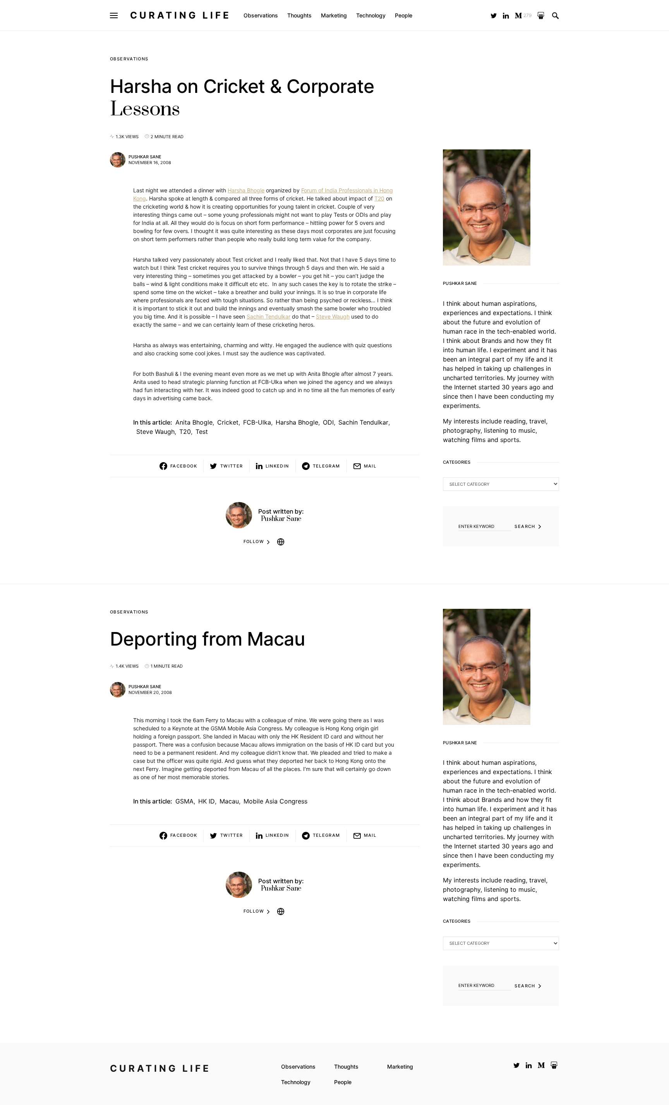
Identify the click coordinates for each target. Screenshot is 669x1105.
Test (202, 431)
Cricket (227, 422)
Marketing (400, 1066)
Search (525, 526)
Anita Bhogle (194, 422)
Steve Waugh (333, 316)
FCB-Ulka (257, 422)
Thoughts (346, 1066)
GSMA (184, 801)
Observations (129, 59)
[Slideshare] (540, 15)
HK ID (206, 801)
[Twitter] (494, 15)
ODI (328, 422)
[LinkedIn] (506, 15)
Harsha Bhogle (246, 190)
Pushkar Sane (145, 156)
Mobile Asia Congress (275, 801)
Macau (229, 801)
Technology (295, 1082)
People (343, 1082)
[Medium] (541, 1065)
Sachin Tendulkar (268, 316)
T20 (379, 198)
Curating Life (180, 15)
